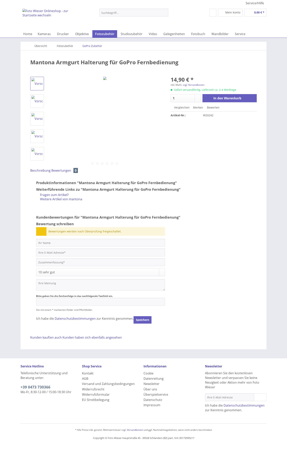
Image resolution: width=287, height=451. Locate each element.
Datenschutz (153, 400)
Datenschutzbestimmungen (75, 318)
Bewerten (212, 107)
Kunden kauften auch (46, 337)
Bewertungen (64, 170)
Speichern (142, 320)
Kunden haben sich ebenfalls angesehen (92, 337)
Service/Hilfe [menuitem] (255, 3)
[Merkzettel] (212, 13)
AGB (85, 378)
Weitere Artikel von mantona (60, 199)
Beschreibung (40, 170)
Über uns (150, 389)
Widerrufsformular (96, 394)
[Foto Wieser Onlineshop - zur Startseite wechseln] (51, 18)
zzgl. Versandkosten (193, 84)
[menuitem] (133, 14)
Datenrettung (154, 378)
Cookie (148, 373)
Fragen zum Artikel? (54, 195)
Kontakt (88, 373)
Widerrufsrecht (93, 389)
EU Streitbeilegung (95, 400)
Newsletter (152, 384)
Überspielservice (156, 394)
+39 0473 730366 (35, 387)
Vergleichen (181, 107)
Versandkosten (135, 430)
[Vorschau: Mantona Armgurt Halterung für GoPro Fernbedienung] (37, 83)
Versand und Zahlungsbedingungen (108, 384)
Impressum (152, 405)
